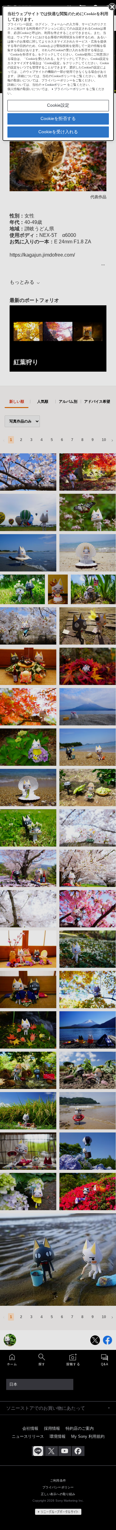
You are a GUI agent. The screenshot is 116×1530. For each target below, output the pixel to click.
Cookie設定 (58, 105)
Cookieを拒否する (58, 118)
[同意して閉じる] (111, 6)
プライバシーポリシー (69, 89)
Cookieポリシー (55, 84)
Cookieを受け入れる (58, 131)
